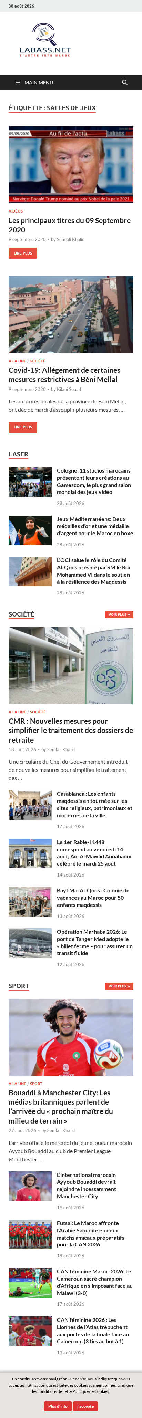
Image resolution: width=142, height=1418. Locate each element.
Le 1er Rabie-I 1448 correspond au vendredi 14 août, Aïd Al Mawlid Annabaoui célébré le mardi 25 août (94, 853)
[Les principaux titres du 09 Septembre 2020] (71, 165)
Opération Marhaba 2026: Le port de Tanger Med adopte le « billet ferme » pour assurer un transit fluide (95, 942)
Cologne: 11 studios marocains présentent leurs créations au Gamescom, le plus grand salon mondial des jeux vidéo (94, 481)
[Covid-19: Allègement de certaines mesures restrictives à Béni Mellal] (71, 314)
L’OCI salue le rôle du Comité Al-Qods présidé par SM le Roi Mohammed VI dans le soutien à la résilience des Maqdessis (93, 570)
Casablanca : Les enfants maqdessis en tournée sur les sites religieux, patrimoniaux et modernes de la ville (94, 804)
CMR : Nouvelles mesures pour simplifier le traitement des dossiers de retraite (71, 730)
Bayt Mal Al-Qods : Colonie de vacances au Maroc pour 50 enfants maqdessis (93, 897)
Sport (36, 1083)
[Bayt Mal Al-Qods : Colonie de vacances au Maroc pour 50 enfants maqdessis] (30, 891)
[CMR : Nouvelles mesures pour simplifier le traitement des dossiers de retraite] (71, 631)
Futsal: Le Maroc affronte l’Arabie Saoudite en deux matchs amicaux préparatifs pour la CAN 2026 (90, 1234)
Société (37, 361)
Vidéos (16, 211)
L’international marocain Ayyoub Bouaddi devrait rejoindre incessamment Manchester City (86, 1185)
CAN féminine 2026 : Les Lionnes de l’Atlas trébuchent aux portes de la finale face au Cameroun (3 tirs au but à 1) (93, 1330)
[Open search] (125, 83)
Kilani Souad (69, 389)
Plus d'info (58, 1406)
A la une (17, 361)
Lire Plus (20, 252)
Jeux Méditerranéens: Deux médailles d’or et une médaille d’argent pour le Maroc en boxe (95, 526)
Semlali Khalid (70, 239)
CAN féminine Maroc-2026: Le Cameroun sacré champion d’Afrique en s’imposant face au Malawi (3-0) (95, 1282)
